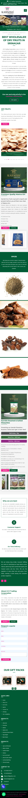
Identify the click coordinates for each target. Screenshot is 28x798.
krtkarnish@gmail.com (9, 779)
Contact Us (5, 709)
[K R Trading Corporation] (7, 11)
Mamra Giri (5, 730)
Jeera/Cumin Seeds (7, 758)
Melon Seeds (6, 748)
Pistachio (5, 725)
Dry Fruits (13, 621)
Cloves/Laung (6, 762)
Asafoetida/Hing (7, 760)
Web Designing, (22, 794)
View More (5, 124)
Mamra (4, 728)
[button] (2, 20)
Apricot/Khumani (7, 746)
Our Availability (6, 714)
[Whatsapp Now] (4, 794)
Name (2, 631)
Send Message (6, 659)
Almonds (5, 723)
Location (3, 646)
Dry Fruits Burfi (6, 755)
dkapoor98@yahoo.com (10, 776)
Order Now (13, 228)
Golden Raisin (6, 751)
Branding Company (18, 796)
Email (2, 636)
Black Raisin (5, 737)
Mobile (2, 641)
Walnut (4, 753)
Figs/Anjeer (5, 735)
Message (3, 651)
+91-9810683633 (8, 773)
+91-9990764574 (8, 771)
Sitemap (4, 712)
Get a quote (14, 100)
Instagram (6, 784)
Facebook (6, 781)
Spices (4, 707)
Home (4, 700)
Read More (5, 228)
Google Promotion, (10, 796)
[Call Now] (3, 789)
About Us (5, 702)
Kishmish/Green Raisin (8, 732)
